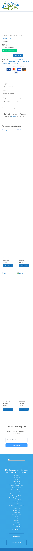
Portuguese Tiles (8, 63)
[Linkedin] (20, 529)
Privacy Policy (17, 483)
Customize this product (9, 50)
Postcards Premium (16, 490)
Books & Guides (16, 508)
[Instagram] (18, 529)
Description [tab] (5, 83)
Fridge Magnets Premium (16, 498)
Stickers (16, 520)
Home (3, 35)
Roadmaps (16, 510)
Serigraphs (16, 512)
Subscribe (16, 445)
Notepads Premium (16, 502)
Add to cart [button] (8, 265)
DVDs (16, 518)
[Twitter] (15, 529)
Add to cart (18, 55)
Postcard (15, 63)
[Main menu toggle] (29, 5)
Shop (7, 35)
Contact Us (16, 477)
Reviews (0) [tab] (5, 90)
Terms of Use (16, 481)
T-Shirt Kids (16, 522)
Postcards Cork (13, 35)
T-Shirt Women (16, 526)
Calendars (16, 503)
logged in (14, 116)
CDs (16, 516)
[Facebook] (12, 529)
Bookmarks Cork (16, 492)
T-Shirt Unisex (16, 524)
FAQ (16, 479)
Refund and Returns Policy (16, 485)
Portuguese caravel (14, 61)
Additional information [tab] (8, 87)
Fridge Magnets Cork (17, 496)
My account (16, 475)
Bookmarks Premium (16, 494)
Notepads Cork (16, 500)
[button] (16, 536)
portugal (6, 61)
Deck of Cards (16, 514)
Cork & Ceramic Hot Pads (16, 506)
